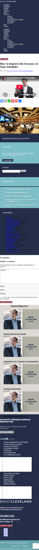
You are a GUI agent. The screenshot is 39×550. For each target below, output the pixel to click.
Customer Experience (12, 222)
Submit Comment (6, 302)
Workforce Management (28, 71)
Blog (5, 24)
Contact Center (15, 71)
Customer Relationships (13, 224)
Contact (6, 26)
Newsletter (10, 18)
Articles (9, 16)
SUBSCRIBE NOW (7, 432)
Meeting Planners (10, 484)
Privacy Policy (15, 546)
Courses (6, 9)
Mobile (8, 232)
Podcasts (8, 237)
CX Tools (10, 23)
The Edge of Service (12, 245)
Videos (20, 71)
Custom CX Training (11, 446)
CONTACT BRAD (6, 525)
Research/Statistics (11, 240)
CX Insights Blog (10, 452)
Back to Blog (4, 59)
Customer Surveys (11, 227)
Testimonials (8, 480)
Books (5, 13)
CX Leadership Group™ (12, 454)
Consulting (7, 6)
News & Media (9, 482)
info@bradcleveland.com (10, 519)
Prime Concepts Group (21, 542)
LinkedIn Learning (11, 230)
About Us (6, 11)
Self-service (9, 242)
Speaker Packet (9, 475)
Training (6, 8)
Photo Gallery (8, 477)
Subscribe (8, 160)
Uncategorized (10, 247)
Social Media (9, 244)
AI (6, 216)
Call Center (9, 71)
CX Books (7, 450)
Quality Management (12, 239)
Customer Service (11, 225)
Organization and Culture (13, 235)
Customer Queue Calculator (15, 19)
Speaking (6, 4)
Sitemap (25, 546)
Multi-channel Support (12, 234)
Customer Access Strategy (13, 221)
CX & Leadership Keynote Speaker (16, 442)
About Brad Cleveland (11, 473)
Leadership (9, 229)
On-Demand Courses (11, 448)
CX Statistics (11, 21)
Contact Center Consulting (13, 444)
